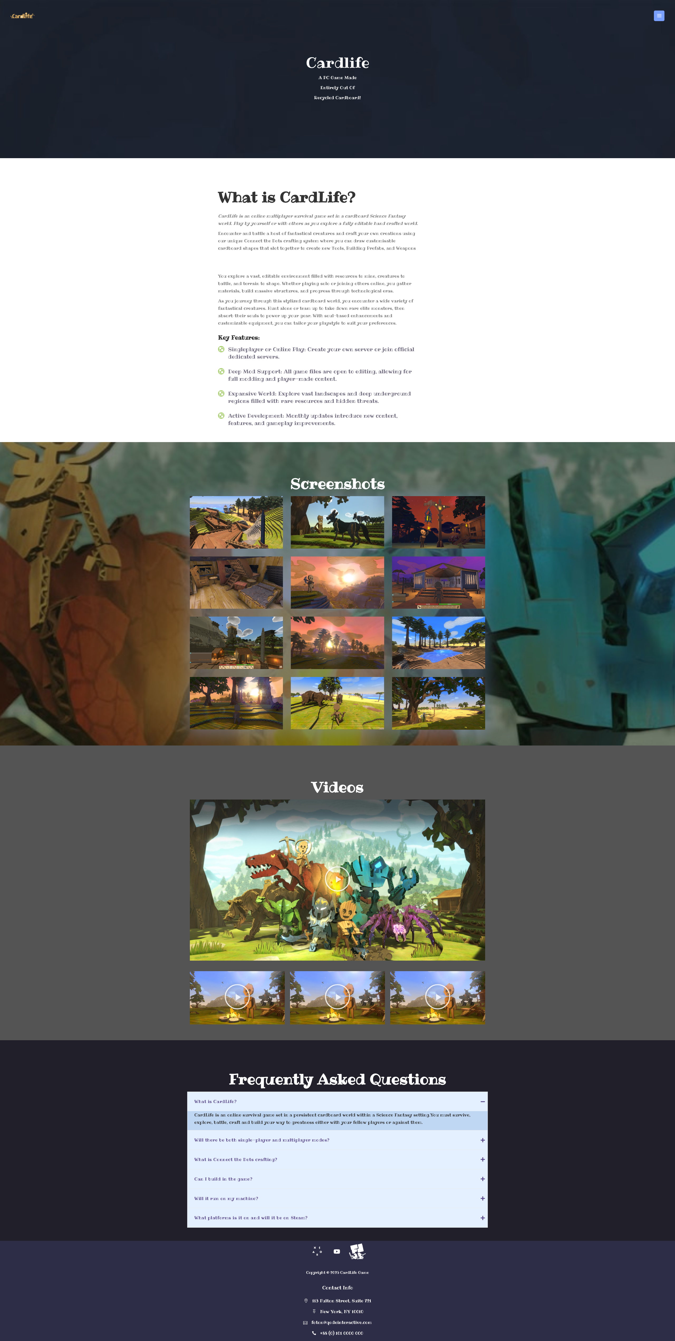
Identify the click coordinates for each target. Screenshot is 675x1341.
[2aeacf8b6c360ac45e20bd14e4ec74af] (236, 703)
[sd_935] (438, 703)
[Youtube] (337, 1251)
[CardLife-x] (438, 582)
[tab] (337, 1101)
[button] (337, 880)
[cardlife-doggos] (337, 522)
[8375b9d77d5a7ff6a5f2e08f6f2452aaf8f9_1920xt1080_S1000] (236, 582)
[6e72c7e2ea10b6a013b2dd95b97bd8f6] (438, 643)
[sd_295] (337, 703)
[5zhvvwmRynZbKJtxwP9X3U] (337, 582)
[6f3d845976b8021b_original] (337, 643)
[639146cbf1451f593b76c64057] (438, 522)
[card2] (236, 643)
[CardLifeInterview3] (236, 522)
